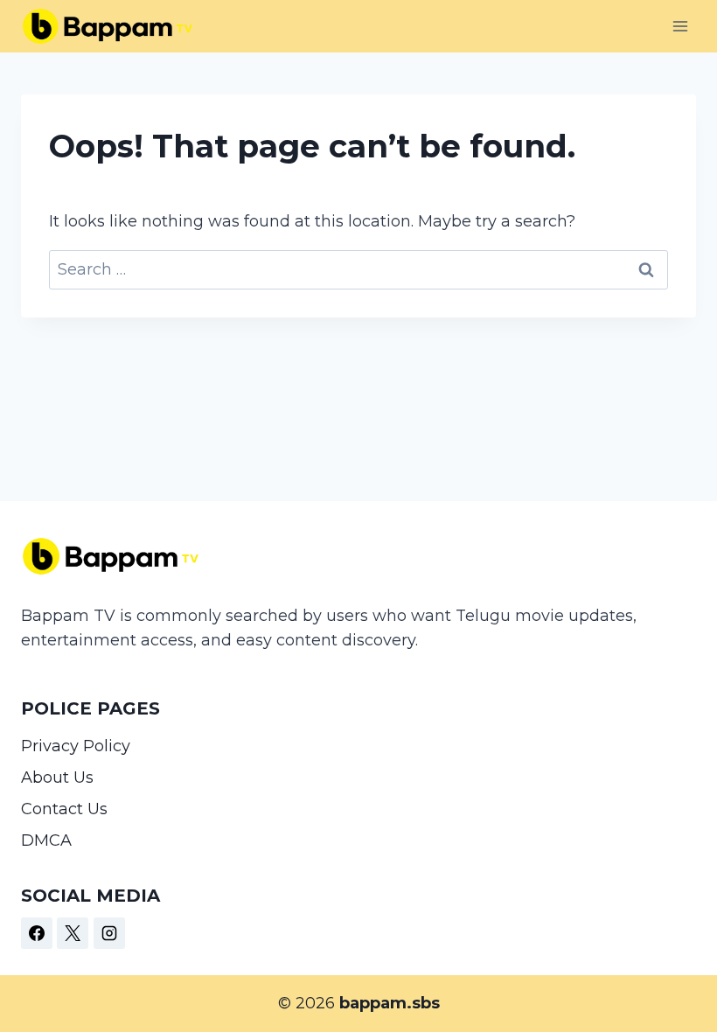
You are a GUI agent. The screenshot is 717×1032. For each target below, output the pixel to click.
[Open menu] (680, 25)
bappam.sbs (389, 1003)
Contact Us (64, 809)
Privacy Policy (75, 746)
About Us (57, 777)
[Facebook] (36, 933)
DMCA (46, 840)
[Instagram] (109, 933)
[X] (72, 933)
